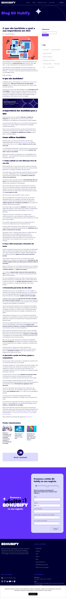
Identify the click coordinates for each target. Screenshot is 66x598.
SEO (24, 63)
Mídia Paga (56, 63)
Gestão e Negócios (47, 56)
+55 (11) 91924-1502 (10, 578)
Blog (34, 2)
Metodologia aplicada (42, 564)
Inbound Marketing (25, 142)
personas (31, 210)
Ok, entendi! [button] (33, 594)
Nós (37, 553)
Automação (46, 49)
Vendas (38, 551)
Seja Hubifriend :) (40, 562)
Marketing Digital (47, 63)
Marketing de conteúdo (49, 60)
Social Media (51, 67)
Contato (61, 2)
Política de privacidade (42, 567)
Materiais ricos (42, 2)
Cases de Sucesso (55, 49)
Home (28, 2)
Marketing (38, 548)
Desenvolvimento (47, 53)
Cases (37, 556)
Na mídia (51, 2)
